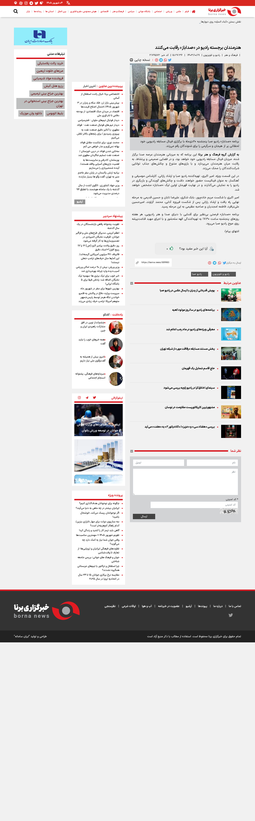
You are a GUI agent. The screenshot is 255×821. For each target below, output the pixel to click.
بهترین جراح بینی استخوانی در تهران (43, 103)
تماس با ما (235, 606)
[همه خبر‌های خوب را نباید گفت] (116, 345)
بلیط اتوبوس (55, 113)
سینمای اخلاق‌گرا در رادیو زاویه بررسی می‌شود (189, 388)
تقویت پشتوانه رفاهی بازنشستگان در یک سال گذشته (98, 226)
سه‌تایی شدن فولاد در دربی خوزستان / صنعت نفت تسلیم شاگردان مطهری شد (98, 153)
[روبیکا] (41, 3)
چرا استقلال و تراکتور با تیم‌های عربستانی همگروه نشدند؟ (98, 568)
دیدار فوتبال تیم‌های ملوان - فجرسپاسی (98, 120)
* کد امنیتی (232, 500)
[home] (193, 12)
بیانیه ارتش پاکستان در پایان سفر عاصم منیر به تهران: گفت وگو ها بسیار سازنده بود (98, 177)
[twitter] (169, 60)
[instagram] (79, 398)
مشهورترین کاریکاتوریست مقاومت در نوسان (190, 407)
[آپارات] (21, 3)
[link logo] (224, 11)
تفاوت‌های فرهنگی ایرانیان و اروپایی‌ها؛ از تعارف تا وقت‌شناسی (98, 551)
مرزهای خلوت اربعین (50, 71)
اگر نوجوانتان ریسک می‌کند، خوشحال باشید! (99, 515)
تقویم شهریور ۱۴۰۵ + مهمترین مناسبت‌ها (97, 535)
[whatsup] (165, 60)
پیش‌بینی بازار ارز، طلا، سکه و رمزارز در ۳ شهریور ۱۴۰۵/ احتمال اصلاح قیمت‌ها (98, 105)
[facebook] (156, 60)
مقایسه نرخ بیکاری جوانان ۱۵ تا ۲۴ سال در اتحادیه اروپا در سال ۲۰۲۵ (98, 577)
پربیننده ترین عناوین (111, 86)
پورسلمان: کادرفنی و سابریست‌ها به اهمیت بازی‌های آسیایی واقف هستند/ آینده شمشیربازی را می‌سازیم (99, 164)
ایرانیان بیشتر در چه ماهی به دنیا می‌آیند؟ (97, 508)
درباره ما (218, 606)
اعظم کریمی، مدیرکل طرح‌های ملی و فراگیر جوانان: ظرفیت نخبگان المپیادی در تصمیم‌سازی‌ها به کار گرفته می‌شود (97, 237)
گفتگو (106, 315)
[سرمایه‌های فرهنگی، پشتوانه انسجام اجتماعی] (116, 379)
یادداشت (117, 315)
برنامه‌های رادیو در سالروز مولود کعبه (193, 310)
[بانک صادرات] (40, 36)
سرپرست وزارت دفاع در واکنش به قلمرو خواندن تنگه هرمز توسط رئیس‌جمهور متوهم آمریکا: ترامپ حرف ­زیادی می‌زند (98, 297)
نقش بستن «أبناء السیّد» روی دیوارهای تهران (217, 22)
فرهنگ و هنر (231, 55)
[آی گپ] (16, 3)
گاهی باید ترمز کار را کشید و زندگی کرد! (99, 530)
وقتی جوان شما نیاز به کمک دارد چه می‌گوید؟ (100, 542)
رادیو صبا (197, 274)
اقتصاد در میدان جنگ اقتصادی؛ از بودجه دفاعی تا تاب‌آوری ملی (97, 114)
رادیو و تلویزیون (211, 55)
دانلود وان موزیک (31, 113)
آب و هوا (147, 606)
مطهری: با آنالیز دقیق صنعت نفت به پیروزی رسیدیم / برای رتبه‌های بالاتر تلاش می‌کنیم (98, 134)
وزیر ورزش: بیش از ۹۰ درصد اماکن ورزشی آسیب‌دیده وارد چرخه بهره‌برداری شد (97, 269)
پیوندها (202, 606)
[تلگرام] (31, 3)
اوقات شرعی (129, 606)
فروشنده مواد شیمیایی (48, 78)
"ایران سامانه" (22, 636)
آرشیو (80, 202)
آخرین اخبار (89, 86)
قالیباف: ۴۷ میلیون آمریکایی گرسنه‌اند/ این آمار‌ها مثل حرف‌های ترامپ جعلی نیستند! (99, 258)
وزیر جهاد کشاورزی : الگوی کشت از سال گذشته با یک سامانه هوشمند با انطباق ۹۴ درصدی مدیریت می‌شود (97, 190)
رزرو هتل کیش (53, 86)
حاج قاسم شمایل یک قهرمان (198, 368)
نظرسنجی (110, 606)
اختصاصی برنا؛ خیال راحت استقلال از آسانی (100, 96)
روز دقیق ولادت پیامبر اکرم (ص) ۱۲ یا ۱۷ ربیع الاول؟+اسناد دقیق (98, 248)
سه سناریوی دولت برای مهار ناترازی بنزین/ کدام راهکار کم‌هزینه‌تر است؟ (97, 524)
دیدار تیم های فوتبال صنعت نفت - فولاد (98, 125)
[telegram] (160, 60)
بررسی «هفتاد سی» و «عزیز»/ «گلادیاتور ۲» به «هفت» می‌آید (180, 427)
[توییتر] (36, 3)
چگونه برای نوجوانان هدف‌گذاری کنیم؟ (99, 503)
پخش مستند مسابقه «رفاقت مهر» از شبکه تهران (187, 349)
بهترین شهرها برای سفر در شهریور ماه (99, 289)
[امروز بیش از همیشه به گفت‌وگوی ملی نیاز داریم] (116, 362)
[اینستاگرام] (26, 3)
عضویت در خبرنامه (168, 606)
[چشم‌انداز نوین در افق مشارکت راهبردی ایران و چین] (116, 328)
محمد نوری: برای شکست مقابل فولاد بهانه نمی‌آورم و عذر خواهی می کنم (99, 145)
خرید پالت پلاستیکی (50, 63)
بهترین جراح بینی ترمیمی (47, 93)
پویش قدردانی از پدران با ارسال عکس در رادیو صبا (187, 291)
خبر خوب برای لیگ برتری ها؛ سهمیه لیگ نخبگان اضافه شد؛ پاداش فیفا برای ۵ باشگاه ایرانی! (98, 280)
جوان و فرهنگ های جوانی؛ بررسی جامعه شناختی (98, 559)
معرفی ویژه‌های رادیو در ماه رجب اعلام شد (190, 329)
